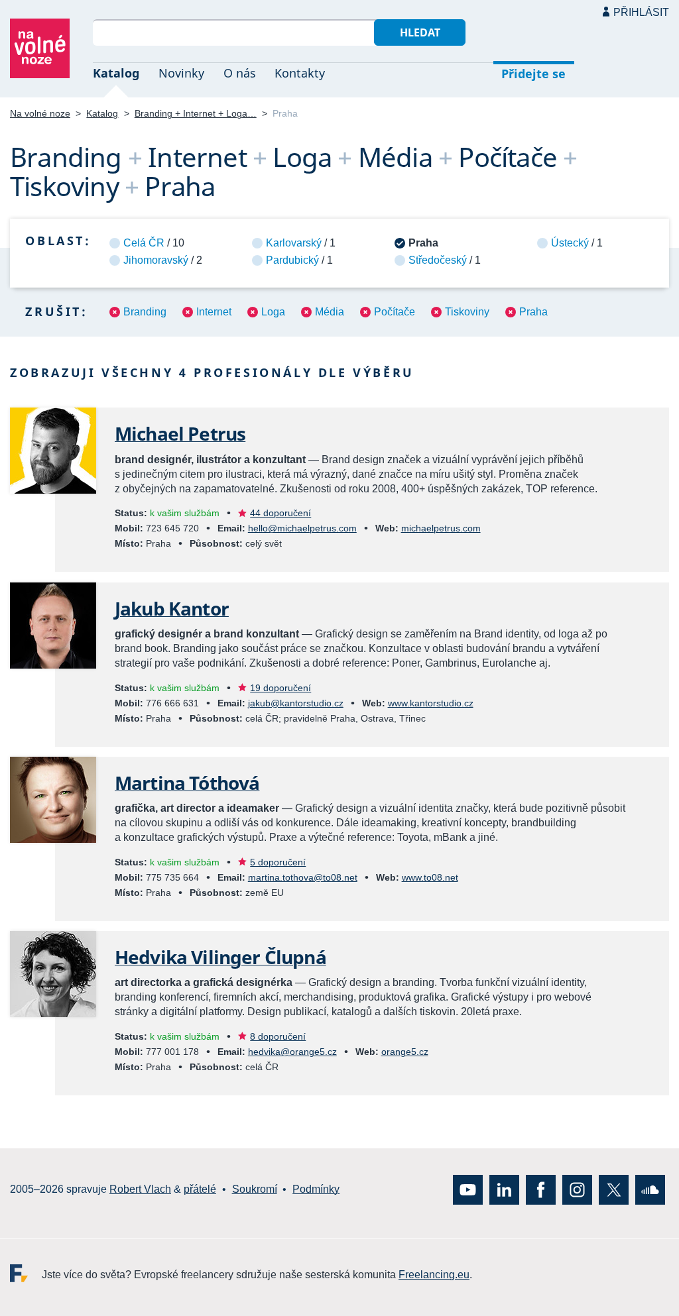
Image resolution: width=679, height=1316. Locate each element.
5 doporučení (278, 862)
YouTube (468, 1189)
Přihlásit (641, 12)
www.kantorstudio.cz (430, 703)
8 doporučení (278, 1036)
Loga (273, 311)
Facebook (541, 1189)
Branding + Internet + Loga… (196, 113)
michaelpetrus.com (441, 528)
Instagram (577, 1189)
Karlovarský (294, 242)
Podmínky (316, 1189)
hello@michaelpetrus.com (302, 528)
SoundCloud (650, 1189)
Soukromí (254, 1189)
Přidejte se (533, 74)
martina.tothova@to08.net (302, 877)
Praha (533, 311)
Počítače (394, 311)
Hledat (420, 32)
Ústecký (570, 242)
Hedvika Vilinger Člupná (220, 956)
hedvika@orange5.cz (292, 1051)
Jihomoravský (155, 260)
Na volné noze (40, 113)
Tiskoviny (467, 311)
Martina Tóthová (187, 782)
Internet (213, 311)
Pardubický (292, 260)
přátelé (200, 1189)
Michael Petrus (180, 433)
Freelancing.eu (26, 1273)
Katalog (116, 73)
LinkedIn (504, 1189)
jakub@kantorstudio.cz (295, 703)
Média (329, 311)
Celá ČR (143, 242)
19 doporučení (280, 688)
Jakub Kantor (172, 608)
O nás (239, 73)
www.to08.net (430, 877)
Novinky (181, 73)
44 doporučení (280, 513)
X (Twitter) (614, 1189)
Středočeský (437, 260)
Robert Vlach (140, 1189)
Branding (144, 311)
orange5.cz (404, 1051)
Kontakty (300, 73)
